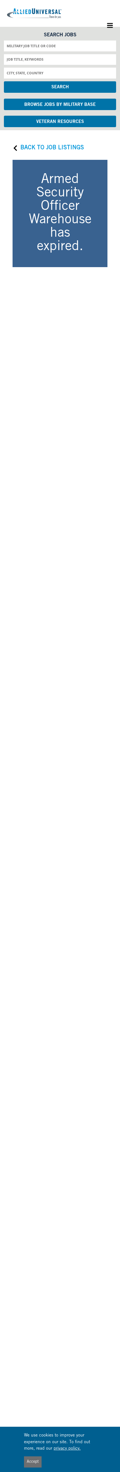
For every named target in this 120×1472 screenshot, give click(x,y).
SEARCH (60, 87)
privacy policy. (67, 1449)
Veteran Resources (60, 122)
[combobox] (60, 46)
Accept (33, 1462)
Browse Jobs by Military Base (60, 105)
